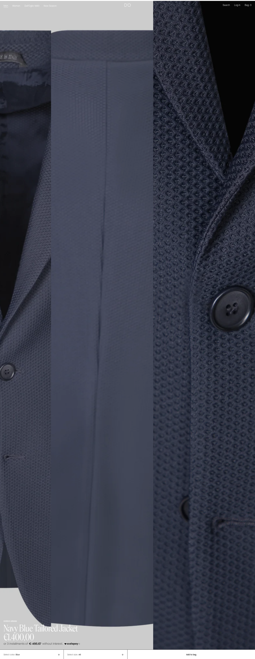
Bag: (248, 5)
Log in (237, 5)
